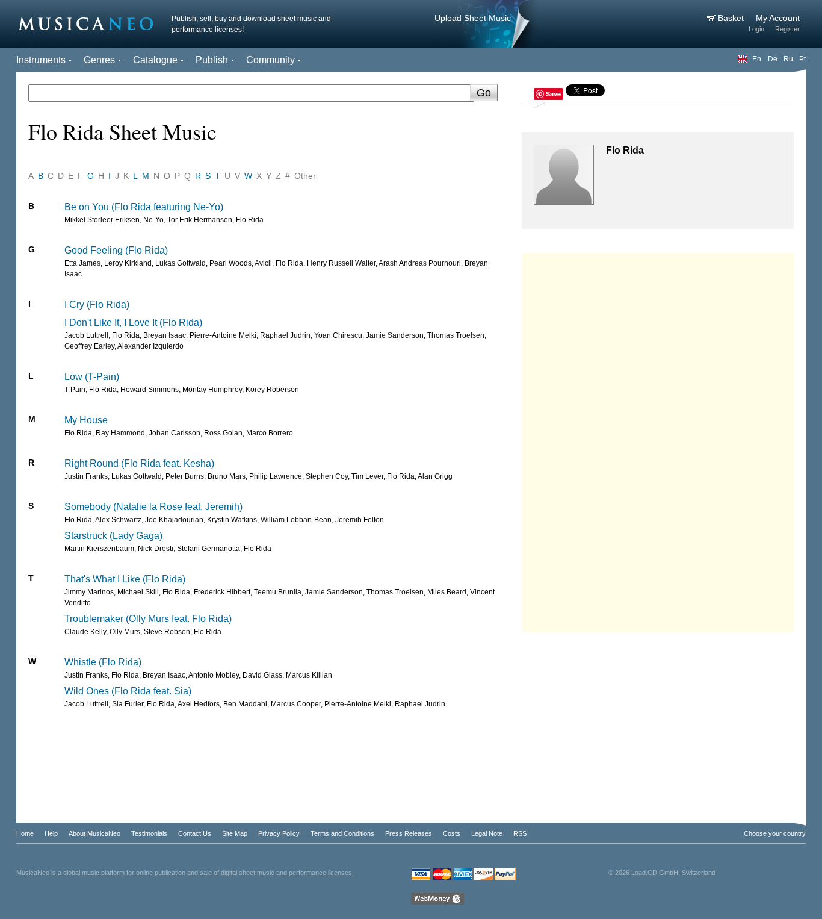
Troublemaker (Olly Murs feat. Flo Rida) (148, 619)
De (772, 59)
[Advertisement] (657, 439)
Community (270, 60)
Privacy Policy (279, 833)
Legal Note (486, 833)
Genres (99, 60)
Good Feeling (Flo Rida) (116, 250)
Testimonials (149, 833)
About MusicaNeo (94, 833)
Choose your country (775, 833)
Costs (451, 833)
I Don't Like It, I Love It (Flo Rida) (133, 322)
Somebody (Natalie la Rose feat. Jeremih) (153, 507)
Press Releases (408, 833)
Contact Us (194, 833)
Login (756, 29)
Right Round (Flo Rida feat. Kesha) (139, 463)
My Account (778, 18)
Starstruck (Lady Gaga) (113, 536)
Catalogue (155, 60)
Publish (212, 60)
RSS (520, 833)
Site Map (234, 833)
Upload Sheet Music (472, 18)
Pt (802, 59)
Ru (788, 59)
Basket (732, 18)
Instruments (41, 60)
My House (86, 420)
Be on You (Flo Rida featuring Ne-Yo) (143, 207)
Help (51, 833)
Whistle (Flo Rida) (102, 662)
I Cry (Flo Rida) (96, 304)
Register (787, 29)
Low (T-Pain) (91, 377)
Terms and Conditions (342, 833)
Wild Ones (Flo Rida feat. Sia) (127, 691)
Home (25, 833)
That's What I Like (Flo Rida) (124, 579)
